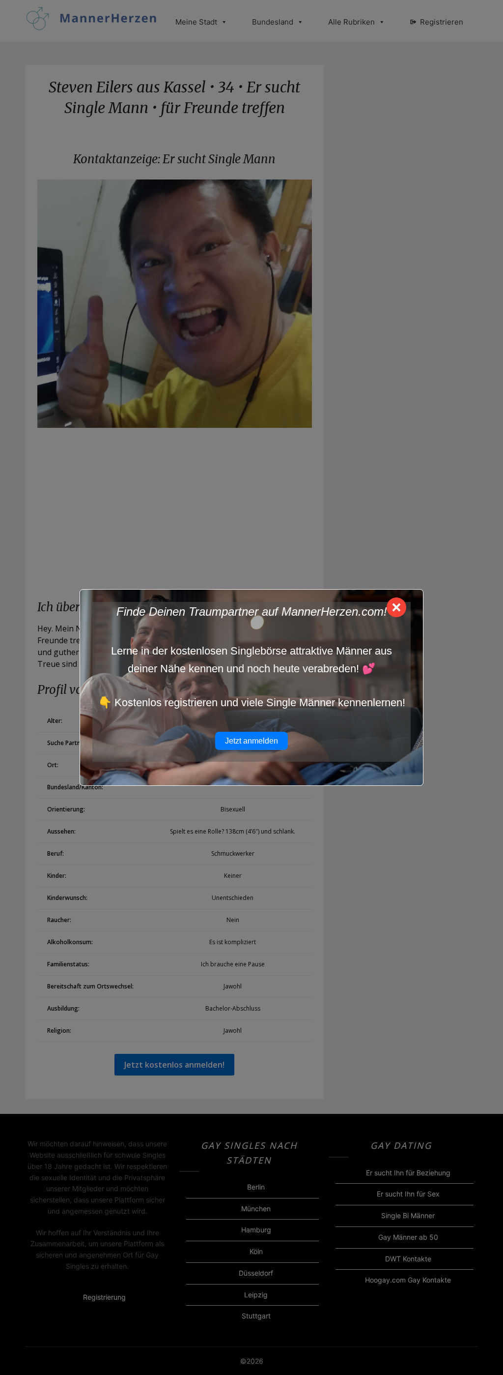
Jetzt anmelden (251, 741)
